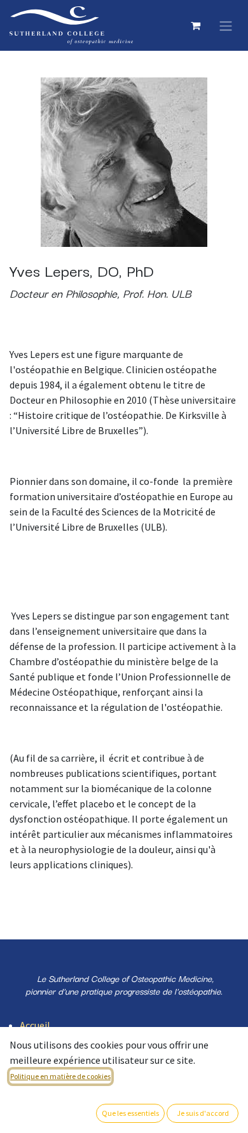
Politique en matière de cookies (60, 1076)
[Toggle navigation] (225, 25)
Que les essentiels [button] (130, 1113)
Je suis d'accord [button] (203, 1113)
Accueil (35, 1025)
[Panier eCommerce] (195, 25)
